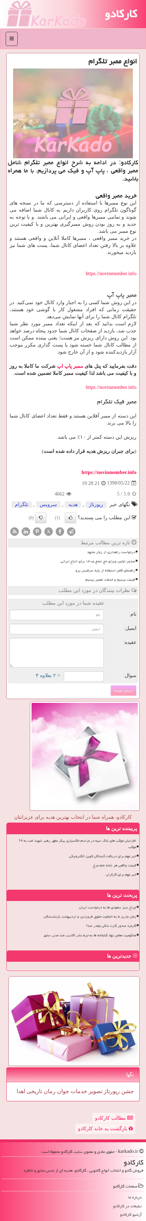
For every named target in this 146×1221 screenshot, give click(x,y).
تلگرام (21, 504)
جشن (127, 1091)
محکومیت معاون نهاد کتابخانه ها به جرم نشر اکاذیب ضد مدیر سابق (90, 935)
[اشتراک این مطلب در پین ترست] (37, 531)
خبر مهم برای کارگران (121, 874)
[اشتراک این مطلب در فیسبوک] (60, 531)
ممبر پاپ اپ (70, 366)
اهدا (21, 1091)
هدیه (73, 504)
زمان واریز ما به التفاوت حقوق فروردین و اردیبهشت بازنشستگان (90, 916)
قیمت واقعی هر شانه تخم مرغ (114, 865)
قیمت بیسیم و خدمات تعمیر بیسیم (110, 579)
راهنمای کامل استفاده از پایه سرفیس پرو (105, 570)
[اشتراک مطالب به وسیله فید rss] (14, 531)
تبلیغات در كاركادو (127, 1206)
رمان (49, 1091)
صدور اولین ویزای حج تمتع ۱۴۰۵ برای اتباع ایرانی (98, 561)
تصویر (94, 1091)
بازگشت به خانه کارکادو (103, 1128)
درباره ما (135, 1197)
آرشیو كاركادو (131, 1214)
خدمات (78, 1091)
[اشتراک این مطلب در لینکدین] (26, 531)
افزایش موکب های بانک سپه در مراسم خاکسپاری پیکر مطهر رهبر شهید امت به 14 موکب (77, 843)
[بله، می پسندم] (70, 517)
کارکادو (121, 13)
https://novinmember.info (111, 273)
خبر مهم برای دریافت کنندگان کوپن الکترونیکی (102, 856)
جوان (62, 1091)
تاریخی (33, 1091)
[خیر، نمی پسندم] (40, 517)
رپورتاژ (96, 504)
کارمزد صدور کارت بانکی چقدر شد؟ (111, 925)
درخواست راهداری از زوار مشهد (111, 552)
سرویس (48, 504)
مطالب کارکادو (111, 1118)
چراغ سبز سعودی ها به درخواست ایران (107, 907)
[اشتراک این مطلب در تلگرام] (71, 531)
